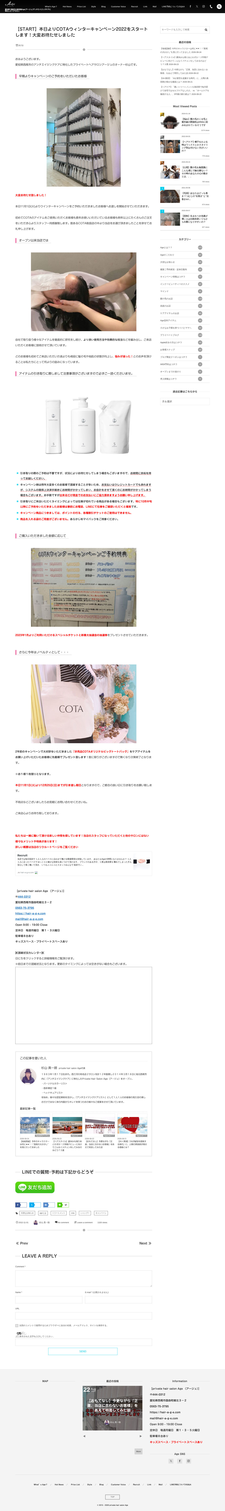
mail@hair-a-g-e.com (29, 919)
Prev (24, 1243)
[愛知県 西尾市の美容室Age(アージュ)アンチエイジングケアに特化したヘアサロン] (10, 4)
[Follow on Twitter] (197, 6)
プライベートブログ (181, 335)
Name (18, 1292)
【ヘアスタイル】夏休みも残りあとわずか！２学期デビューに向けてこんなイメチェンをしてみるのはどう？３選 (67, 1145)
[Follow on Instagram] (188, 1461)
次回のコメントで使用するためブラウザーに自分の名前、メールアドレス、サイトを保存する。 (63, 1326)
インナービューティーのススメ (180, 284)
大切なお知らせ (27, 1213)
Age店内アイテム (42, 1136)
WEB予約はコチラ (180, 364)
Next (143, 1243)
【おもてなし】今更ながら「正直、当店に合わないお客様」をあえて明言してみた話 (99, 1144)
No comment (63, 1222)
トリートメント (58, 1213)
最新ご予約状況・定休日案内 (180, 269)
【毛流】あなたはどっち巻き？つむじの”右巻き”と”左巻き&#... (195, 196)
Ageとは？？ (77, 1136)
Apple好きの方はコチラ (180, 342)
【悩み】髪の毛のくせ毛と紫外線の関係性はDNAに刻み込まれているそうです (195, 122)
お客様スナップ (180, 350)
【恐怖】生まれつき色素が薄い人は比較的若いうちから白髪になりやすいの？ (195, 219)
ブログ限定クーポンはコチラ (180, 357)
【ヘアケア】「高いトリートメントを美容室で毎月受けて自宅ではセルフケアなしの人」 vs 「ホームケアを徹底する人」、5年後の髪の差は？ (184, 90)
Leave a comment (85, 1222)
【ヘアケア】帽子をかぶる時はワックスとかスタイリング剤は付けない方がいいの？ (195, 146)
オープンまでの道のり (180, 372)
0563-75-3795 (24, 908)
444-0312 (24, 896)
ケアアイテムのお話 (180, 313)
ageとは (43, 1213)
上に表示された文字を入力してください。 (35, 1336)
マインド (180, 291)
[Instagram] (203, 6)
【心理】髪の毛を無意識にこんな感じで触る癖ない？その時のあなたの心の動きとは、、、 (195, 172)
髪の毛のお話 (181, 299)
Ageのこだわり (180, 255)
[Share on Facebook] (190, 6)
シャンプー (85, 1213)
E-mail (88, 1292)
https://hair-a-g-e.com (30, 913)
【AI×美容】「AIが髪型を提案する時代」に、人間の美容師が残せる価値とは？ (132, 1144)
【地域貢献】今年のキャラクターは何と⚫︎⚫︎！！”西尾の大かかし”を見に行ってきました (34, 1144)
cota (72, 1213)
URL (17, 1308)
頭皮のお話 (180, 306)
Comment (19, 1266)
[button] (219, 6)
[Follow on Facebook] (179, 1461)
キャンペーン (101, 1213)
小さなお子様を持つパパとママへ (180, 328)
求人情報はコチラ (180, 379)
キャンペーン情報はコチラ (180, 277)
